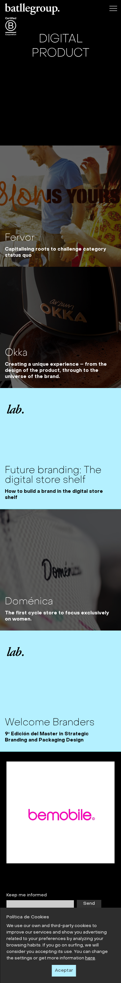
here (90, 958)
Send (89, 904)
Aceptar (64, 970)
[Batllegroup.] (32, 10)
